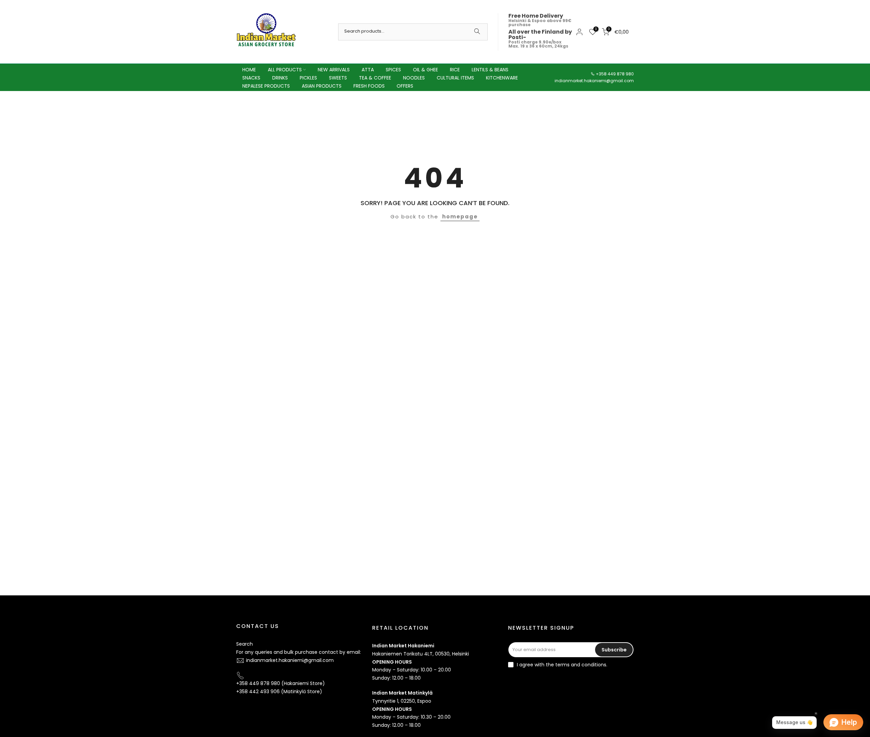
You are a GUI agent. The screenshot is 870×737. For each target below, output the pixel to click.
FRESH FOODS (369, 86)
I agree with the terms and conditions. (562, 664)
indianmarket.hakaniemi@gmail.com (594, 81)
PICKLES (308, 77)
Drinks (280, 77)
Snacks (251, 77)
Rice (455, 69)
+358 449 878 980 (615, 74)
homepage (460, 216)
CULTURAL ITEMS (455, 77)
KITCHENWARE (502, 77)
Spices (393, 69)
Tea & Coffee (375, 77)
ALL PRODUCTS (285, 69)
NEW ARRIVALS (334, 69)
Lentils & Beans (490, 69)
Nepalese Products (266, 86)
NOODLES (414, 77)
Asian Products (322, 86)
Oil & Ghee (425, 69)
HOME (249, 69)
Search (244, 644)
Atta (368, 69)
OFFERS (405, 86)
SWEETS (338, 77)
